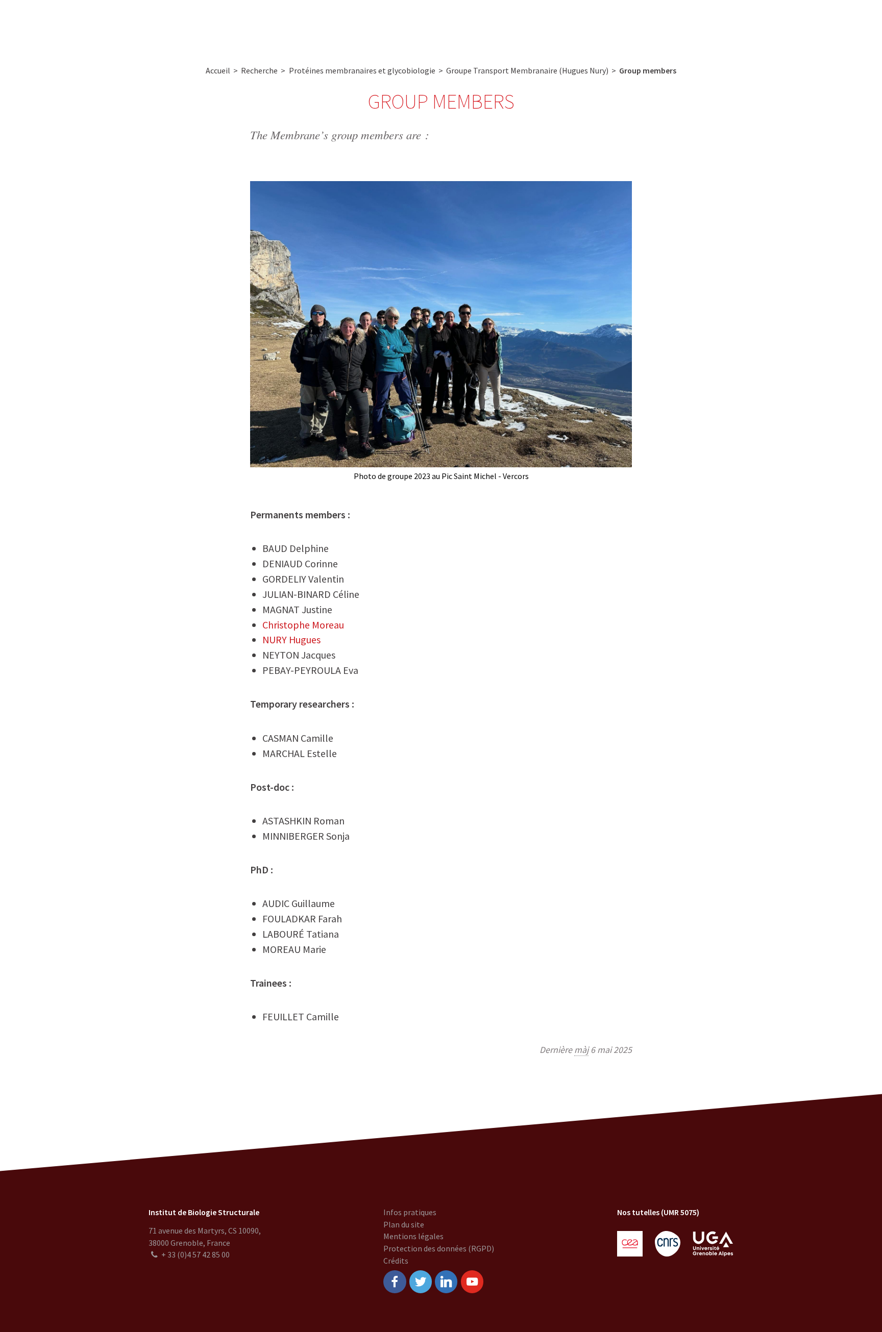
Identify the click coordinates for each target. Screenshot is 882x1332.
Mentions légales (413, 1236)
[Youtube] (472, 1281)
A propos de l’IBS (236, 26)
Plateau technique (366, 26)
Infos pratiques (409, 1212)
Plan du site (403, 1224)
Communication (441, 26)
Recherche (300, 26)
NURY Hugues (291, 639)
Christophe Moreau (303, 624)
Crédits (395, 1260)
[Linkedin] (446, 1281)
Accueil (218, 70)
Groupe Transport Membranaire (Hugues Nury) (527, 70)
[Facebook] (394, 1281)
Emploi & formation (521, 26)
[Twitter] (420, 1281)
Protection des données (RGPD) (438, 1248)
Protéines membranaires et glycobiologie (362, 70)
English (818, 26)
